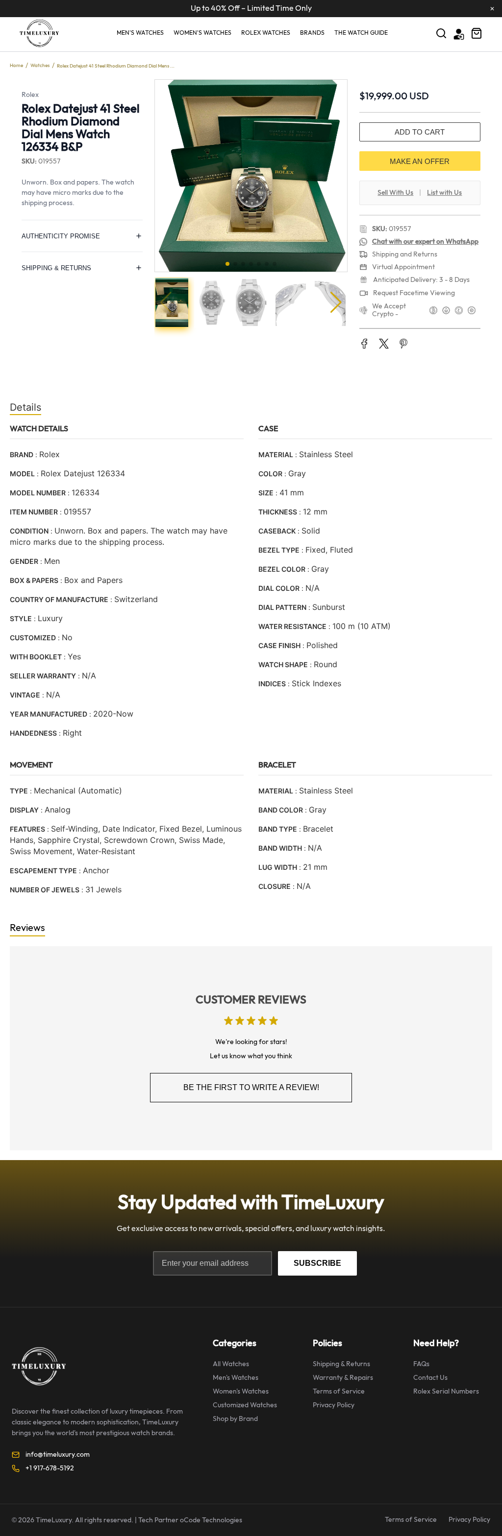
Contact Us (430, 1377)
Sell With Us (395, 192)
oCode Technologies (211, 1520)
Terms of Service (339, 1391)
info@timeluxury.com (57, 1454)
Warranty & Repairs (343, 1377)
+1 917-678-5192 (49, 1468)
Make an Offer (420, 161)
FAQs (421, 1364)
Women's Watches (202, 33)
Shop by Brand (235, 1418)
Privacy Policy (333, 1405)
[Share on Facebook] (364, 344)
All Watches (231, 1364)
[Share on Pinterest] (403, 344)
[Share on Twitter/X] (384, 344)
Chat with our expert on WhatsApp (425, 241)
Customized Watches (245, 1405)
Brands (312, 33)
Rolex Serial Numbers (446, 1391)
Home (16, 65)
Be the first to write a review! (251, 1087)
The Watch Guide (361, 33)
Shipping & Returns (341, 1364)
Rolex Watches (265, 33)
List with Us (444, 192)
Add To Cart (420, 132)
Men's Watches (140, 33)
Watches (40, 65)
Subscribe (317, 1263)
